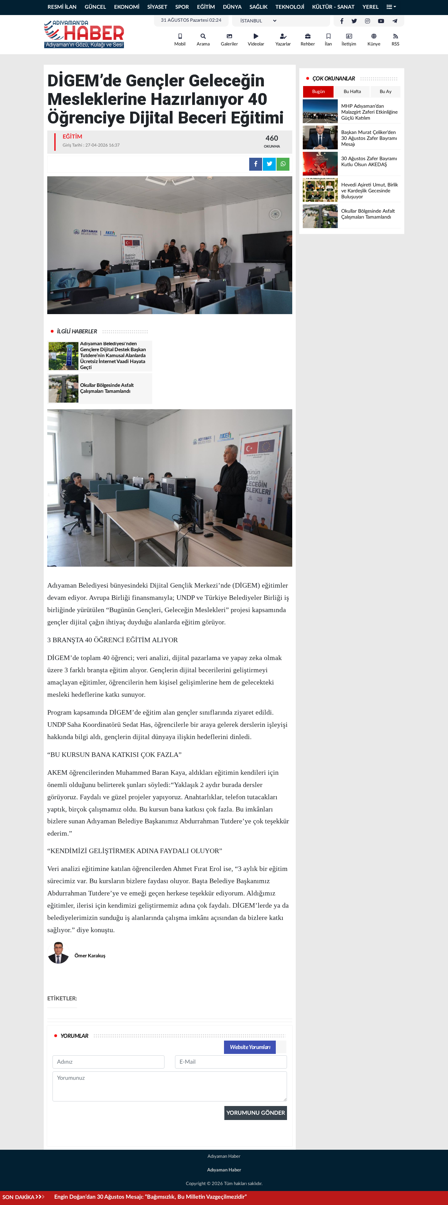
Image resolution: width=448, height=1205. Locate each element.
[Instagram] (367, 21)
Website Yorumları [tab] (250, 1047)
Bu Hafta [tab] (352, 92)
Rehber (308, 44)
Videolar (256, 44)
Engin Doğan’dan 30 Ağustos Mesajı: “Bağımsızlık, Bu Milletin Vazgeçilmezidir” (150, 1197)
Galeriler (229, 44)
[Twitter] (354, 21)
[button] (391, 7)
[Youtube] (381, 21)
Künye (374, 44)
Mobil (180, 44)
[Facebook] (342, 21)
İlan (328, 44)
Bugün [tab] (318, 92)
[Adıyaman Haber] (84, 34)
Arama (203, 44)
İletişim (349, 44)
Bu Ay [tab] (386, 92)
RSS (395, 44)
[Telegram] (395, 21)
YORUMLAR (74, 1036)
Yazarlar (283, 44)
